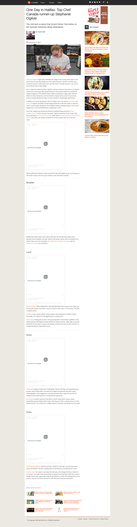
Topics (42, 2)
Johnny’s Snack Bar (64, 241)
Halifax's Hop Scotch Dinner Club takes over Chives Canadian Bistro (44, 492)
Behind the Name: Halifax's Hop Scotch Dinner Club (72, 492)
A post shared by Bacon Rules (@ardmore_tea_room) (40, 233)
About (85, 519)
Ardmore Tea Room (32, 243)
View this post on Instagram (34, 147)
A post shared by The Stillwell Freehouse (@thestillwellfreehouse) (42, 463)
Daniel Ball (41, 32)
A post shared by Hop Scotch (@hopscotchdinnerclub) (40, 170)
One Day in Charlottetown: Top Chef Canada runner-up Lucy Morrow (71, 510)
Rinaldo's (29, 314)
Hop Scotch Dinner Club (43, 115)
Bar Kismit (29, 399)
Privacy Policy (104, 519)
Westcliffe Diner (53, 241)
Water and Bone (31, 306)
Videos (59, 2)
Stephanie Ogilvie (31, 79)
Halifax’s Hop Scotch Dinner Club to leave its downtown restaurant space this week (44, 510)
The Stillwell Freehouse (33, 466)
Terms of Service (93, 519)
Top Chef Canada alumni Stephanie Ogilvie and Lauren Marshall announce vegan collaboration (73, 502)
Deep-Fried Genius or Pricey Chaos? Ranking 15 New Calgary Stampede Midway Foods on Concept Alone (96, 71)
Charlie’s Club (30, 472)
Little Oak (29, 389)
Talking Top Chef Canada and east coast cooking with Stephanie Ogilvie (44, 502)
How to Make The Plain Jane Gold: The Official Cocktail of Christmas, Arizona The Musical (96, 49)
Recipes (51, 2)
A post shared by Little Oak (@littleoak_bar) (38, 385)
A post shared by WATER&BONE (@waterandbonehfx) (40, 303)
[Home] (33, 2)
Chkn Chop (29, 320)
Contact (80, 519)
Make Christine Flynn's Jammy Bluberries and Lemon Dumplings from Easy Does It (96, 114)
